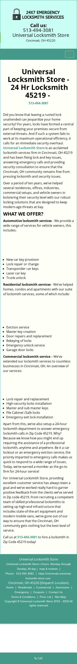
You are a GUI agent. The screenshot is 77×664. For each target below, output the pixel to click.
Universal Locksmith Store (24, 148)
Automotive (62, 587)
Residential (25, 587)
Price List (45, 596)
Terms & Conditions (23, 596)
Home (10, 587)
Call (39, 658)
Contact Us (56, 592)
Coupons (38, 592)
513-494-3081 (38, 30)
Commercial (43, 587)
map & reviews (48, 568)
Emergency (22, 592)
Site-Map (60, 596)
